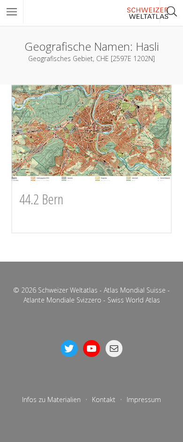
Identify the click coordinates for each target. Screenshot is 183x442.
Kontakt (103, 399)
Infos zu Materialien (51, 399)
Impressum (144, 399)
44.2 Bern (41, 199)
